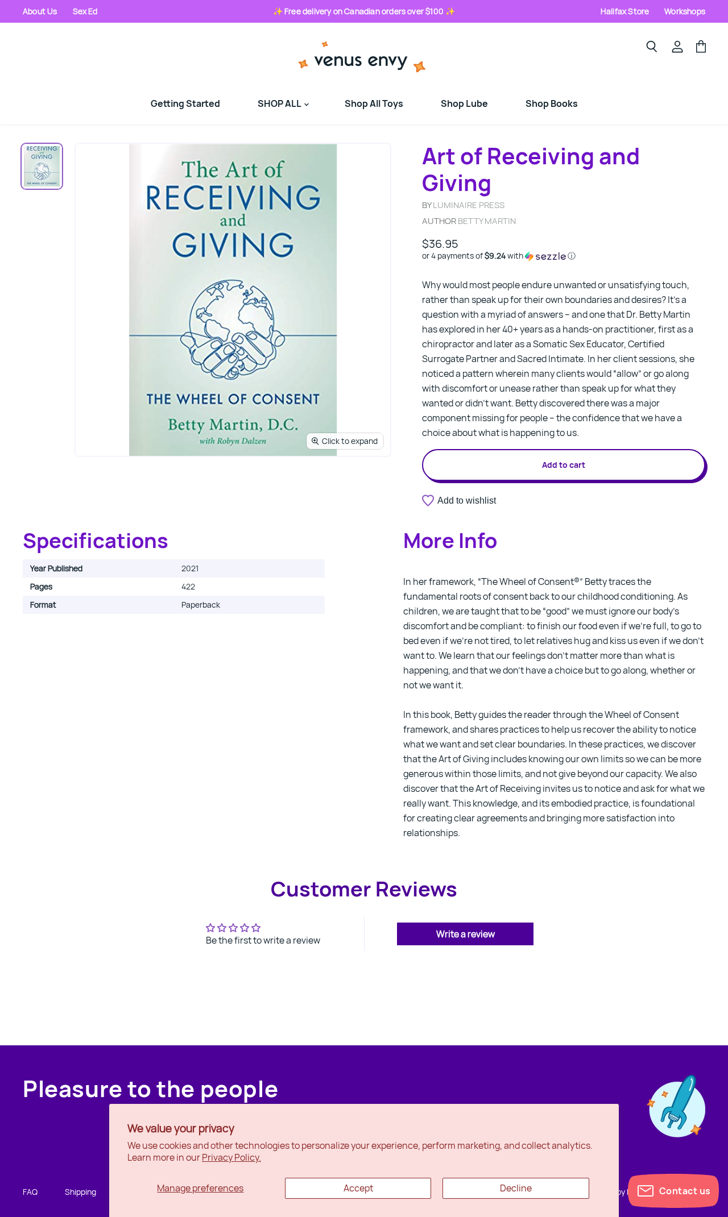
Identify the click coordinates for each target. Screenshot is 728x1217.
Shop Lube (464, 103)
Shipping (80, 1191)
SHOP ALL (280, 103)
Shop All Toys (374, 103)
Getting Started (185, 103)
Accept (358, 1188)
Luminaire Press (468, 205)
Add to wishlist (466, 500)
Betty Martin (487, 221)
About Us (40, 11)
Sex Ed (85, 11)
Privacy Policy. (231, 1157)
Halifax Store (625, 11)
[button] (563, 255)
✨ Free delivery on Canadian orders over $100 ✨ (364, 11)
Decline (516, 1188)
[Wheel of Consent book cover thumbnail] (42, 166)
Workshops (684, 11)
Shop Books (552, 103)
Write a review (465, 934)
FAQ (30, 1191)
